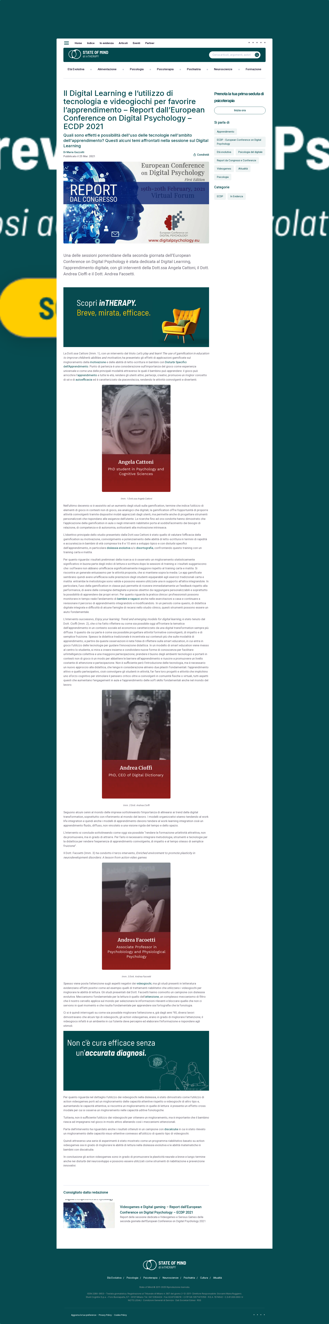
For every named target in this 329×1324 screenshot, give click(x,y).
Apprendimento (225, 131)
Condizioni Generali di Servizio (158, 1300)
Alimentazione (107, 69)
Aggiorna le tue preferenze (83, 1315)
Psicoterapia (165, 69)
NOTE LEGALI (135, 1300)
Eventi (136, 43)
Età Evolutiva (76, 69)
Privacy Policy (105, 1315)
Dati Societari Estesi (185, 1300)
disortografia (144, 548)
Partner (149, 43)
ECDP (220, 196)
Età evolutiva (224, 152)
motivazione (98, 362)
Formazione (253, 69)
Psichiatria (194, 69)
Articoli (123, 43)
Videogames (224, 168)
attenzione (152, 996)
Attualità (243, 168)
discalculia (171, 1129)
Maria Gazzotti (75, 152)
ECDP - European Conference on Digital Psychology (239, 141)
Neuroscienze (223, 69)
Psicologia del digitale (250, 152)
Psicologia (137, 69)
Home (78, 43)
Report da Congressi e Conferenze (236, 160)
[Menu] (66, 43)
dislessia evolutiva (118, 548)
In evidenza (107, 43)
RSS (199, 1300)
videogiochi (144, 983)
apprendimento (87, 375)
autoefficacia (84, 379)
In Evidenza (236, 196)
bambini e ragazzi (128, 598)
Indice (91, 43)
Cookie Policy (120, 1315)
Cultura (204, 1277)
